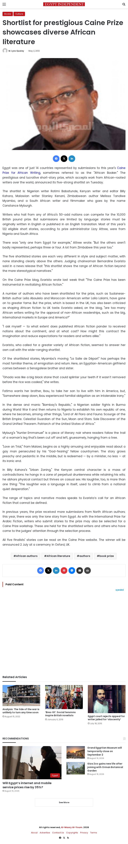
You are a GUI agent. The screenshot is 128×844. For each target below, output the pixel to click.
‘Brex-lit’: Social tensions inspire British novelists (60, 714)
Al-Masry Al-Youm (71, 827)
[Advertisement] (64, 633)
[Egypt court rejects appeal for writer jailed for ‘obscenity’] (107, 699)
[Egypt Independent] (64, 4)
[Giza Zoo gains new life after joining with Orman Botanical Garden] (75, 768)
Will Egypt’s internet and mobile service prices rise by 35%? (27, 785)
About (34, 832)
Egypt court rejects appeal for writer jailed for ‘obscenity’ (106, 718)
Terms (93, 832)
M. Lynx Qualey (16, 50)
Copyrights (72, 832)
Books (7, 13)
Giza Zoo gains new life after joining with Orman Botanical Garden (105, 767)
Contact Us (58, 832)
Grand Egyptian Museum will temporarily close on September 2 (104, 751)
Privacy (84, 832)
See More (64, 802)
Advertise (45, 832)
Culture (19, 13)
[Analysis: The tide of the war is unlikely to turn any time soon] (21, 695)
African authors (27, 556)
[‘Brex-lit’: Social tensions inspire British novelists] (64, 697)
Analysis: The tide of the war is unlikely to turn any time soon (20, 711)
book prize (106, 556)
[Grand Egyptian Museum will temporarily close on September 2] (75, 752)
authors (84, 556)
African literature (58, 556)
